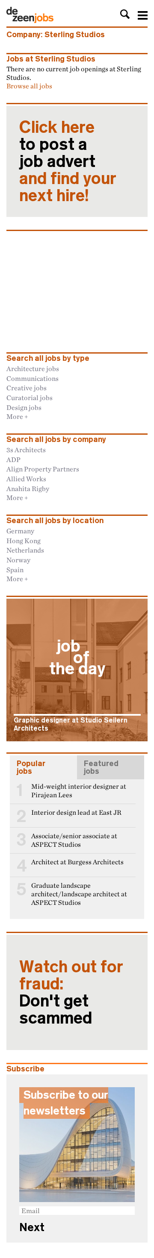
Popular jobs (31, 767)
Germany (20, 531)
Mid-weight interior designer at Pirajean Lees (78, 790)
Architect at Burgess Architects (77, 862)
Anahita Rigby (27, 488)
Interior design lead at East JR (76, 812)
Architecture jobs (32, 368)
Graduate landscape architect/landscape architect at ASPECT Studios (79, 894)
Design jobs (23, 407)
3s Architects (26, 449)
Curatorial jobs (29, 397)
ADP (13, 459)
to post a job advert (67, 161)
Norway (18, 560)
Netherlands (25, 550)
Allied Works (26, 478)
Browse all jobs (29, 86)
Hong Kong (23, 540)
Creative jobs (26, 387)
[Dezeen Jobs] (29, 20)
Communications (32, 378)
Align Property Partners (42, 469)
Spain (15, 569)
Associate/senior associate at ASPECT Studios (74, 840)
